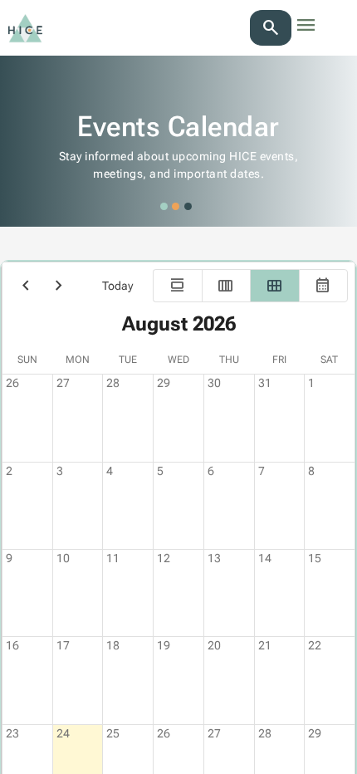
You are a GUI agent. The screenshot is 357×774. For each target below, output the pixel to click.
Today (117, 285)
